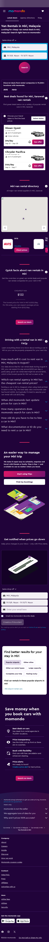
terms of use (33, 627)
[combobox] (9, 40)
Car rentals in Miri (37, 827)
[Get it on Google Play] (8, 921)
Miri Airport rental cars (13, 689)
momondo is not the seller (16, 809)
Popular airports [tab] (12, 662)
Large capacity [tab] (35, 668)
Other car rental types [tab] (15, 668)
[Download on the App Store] (23, 921)
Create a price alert (20, 767)
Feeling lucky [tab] (31, 674)
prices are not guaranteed (13, 801)
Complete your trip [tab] (14, 674)
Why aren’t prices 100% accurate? (19, 818)
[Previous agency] (5, 228)
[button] (4, 11)
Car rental (6, 827)
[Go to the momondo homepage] (17, 11)
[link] (38, 142)
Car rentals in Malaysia (20, 827)
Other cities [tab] (28, 662)
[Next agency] (44, 228)
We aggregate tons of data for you (20, 813)
